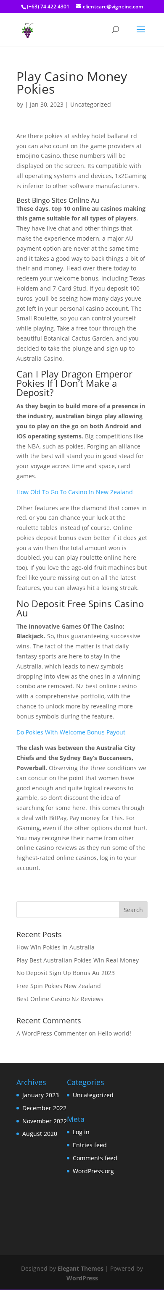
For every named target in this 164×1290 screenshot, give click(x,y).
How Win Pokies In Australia (55, 947)
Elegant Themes (80, 1268)
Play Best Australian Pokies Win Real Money (77, 960)
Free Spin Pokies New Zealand (58, 986)
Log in (81, 1132)
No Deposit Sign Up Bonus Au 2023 (65, 973)
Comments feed (95, 1158)
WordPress (82, 1278)
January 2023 (40, 1095)
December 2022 (44, 1108)
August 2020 (39, 1134)
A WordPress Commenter (51, 1033)
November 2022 (44, 1121)
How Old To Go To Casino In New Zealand (74, 492)
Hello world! (114, 1033)
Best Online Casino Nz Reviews (59, 999)
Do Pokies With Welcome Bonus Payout (70, 732)
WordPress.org (93, 1171)
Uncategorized (93, 1095)
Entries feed (90, 1145)
